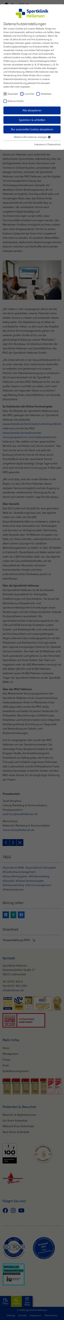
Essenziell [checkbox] (13, 93)
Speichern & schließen (32, 120)
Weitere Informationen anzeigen (31, 137)
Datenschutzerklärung (15, 79)
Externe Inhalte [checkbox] (16, 101)
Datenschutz (54, 144)
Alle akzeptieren (32, 110)
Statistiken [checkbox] (46, 93)
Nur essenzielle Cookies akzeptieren (32, 129)
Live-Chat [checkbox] (29, 93)
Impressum (40, 144)
